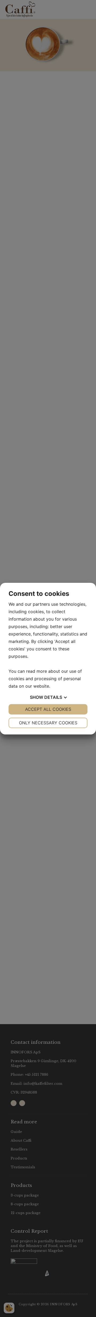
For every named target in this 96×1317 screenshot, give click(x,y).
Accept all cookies (48, 709)
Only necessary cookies (48, 722)
